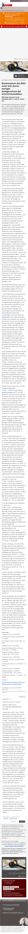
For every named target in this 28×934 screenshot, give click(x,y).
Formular (20, 931)
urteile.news (9, 926)
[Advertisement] (14, 43)
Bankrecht (6, 887)
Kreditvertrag (7, 891)
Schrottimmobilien (18, 895)
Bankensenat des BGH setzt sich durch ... (13, 10)
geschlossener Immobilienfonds (12, 893)
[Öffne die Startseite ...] (10, 4)
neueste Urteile (7, 26)
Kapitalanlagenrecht (9, 889)
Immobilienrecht (14, 887)
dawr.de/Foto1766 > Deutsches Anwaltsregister (19, 60)
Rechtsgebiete (17, 26)
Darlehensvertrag (20, 889)
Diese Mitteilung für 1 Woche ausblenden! (15, 23)
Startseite (5, 818)
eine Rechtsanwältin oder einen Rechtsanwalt (12, 931)
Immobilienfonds (8, 895)
